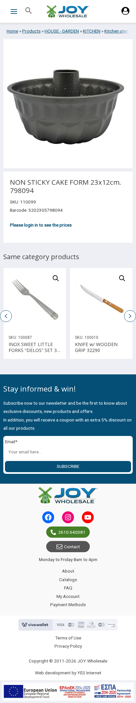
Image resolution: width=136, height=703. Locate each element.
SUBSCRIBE (68, 466)
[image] (35, 299)
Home (12, 31)
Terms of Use (68, 637)
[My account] (125, 13)
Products (31, 31)
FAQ (68, 587)
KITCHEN (91, 31)
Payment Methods (68, 604)
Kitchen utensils (119, 31)
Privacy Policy (68, 646)
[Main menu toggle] (14, 11)
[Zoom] (56, 278)
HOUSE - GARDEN (62, 31)
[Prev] (75, 299)
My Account (68, 596)
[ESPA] (68, 691)
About (68, 571)
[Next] (127, 299)
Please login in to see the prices (41, 225)
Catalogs (68, 579)
